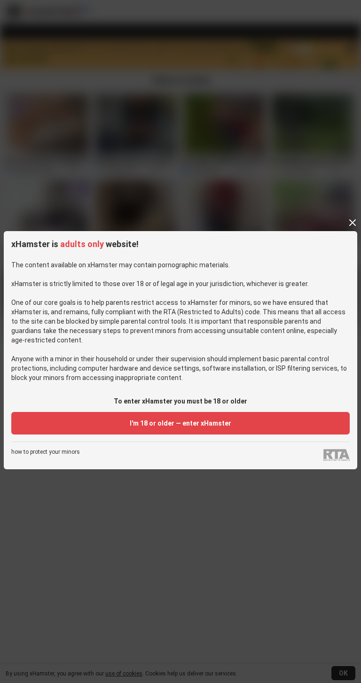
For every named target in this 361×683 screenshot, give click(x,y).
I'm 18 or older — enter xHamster (180, 423)
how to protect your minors (45, 452)
